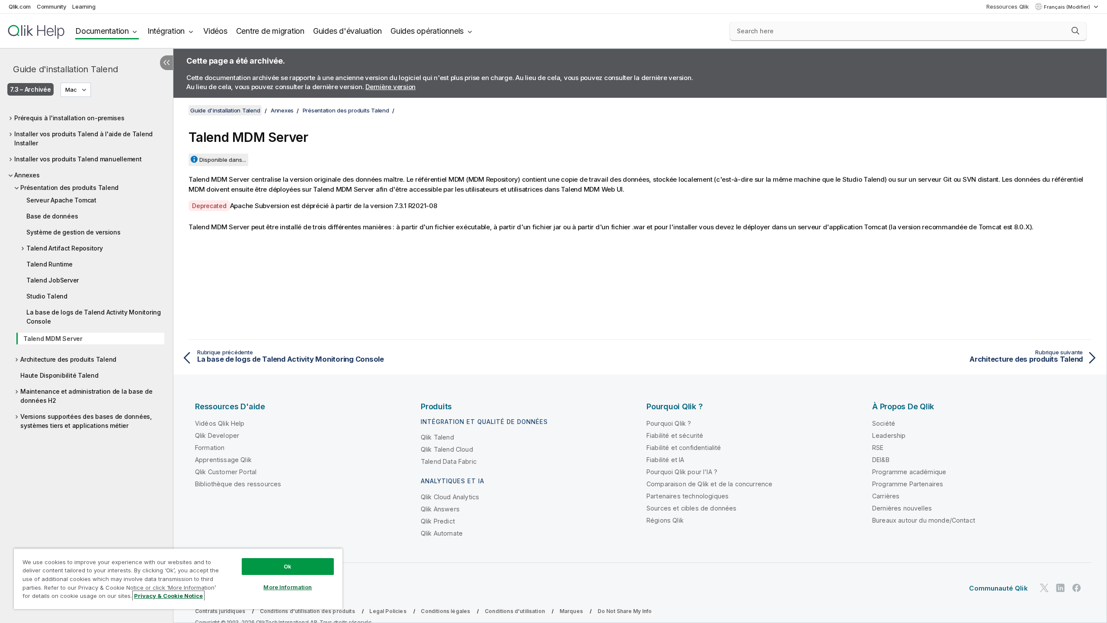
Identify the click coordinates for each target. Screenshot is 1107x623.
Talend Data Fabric (449, 461)
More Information (287, 587)
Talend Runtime (49, 264)
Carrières (885, 496)
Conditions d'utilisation (515, 611)
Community (52, 6)
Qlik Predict (438, 521)
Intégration (166, 30)
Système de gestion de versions (73, 232)
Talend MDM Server (53, 338)
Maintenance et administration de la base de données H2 (86, 396)
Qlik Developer (217, 435)
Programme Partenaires (907, 484)
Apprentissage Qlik (223, 459)
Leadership (889, 435)
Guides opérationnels (427, 30)
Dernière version (390, 87)
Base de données (52, 216)
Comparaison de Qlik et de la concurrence (709, 484)
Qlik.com (20, 6)
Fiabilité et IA (665, 459)
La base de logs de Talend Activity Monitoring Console (93, 316)
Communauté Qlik (998, 588)
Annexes (26, 175)
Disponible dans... (222, 159)
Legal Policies (387, 611)
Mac (71, 89)
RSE (877, 447)
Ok (287, 566)
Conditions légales (445, 611)
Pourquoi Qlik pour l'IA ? (681, 471)
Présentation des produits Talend (69, 187)
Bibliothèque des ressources (238, 484)
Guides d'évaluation (347, 30)
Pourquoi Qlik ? (668, 423)
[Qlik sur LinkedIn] (1060, 587)
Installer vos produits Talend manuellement (78, 159)
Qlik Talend (437, 437)
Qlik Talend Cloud (447, 449)
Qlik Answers (440, 509)
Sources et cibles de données (691, 508)
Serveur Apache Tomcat (61, 200)
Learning (83, 6)
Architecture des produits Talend (68, 359)
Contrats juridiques (220, 611)
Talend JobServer (52, 280)
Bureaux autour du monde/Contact (923, 520)
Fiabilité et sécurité (674, 435)
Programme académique (909, 471)
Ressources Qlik (1007, 6)
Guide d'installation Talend (65, 69)
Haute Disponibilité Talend (59, 375)
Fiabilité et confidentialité (683, 447)
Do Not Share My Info (625, 611)
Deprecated (209, 205)
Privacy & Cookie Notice (168, 595)
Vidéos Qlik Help (220, 423)
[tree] (86, 271)
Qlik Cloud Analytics (450, 497)
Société (883, 423)
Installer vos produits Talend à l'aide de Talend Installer (83, 138)
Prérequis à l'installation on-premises (69, 118)
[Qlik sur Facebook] (1076, 587)
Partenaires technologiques (687, 496)
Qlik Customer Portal (225, 471)
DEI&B (880, 459)
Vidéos (215, 30)
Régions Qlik (665, 520)
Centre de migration (270, 30)
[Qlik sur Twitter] (1044, 587)
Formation (209, 447)
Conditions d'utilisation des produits (307, 611)
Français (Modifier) (1067, 7)
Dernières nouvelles (902, 508)
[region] (178, 578)
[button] (1075, 30)
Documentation (102, 30)
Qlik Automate (442, 533)
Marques (571, 611)
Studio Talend (46, 296)
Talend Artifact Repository (64, 248)
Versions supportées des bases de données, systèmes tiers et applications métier (86, 421)
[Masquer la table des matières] (166, 62)
